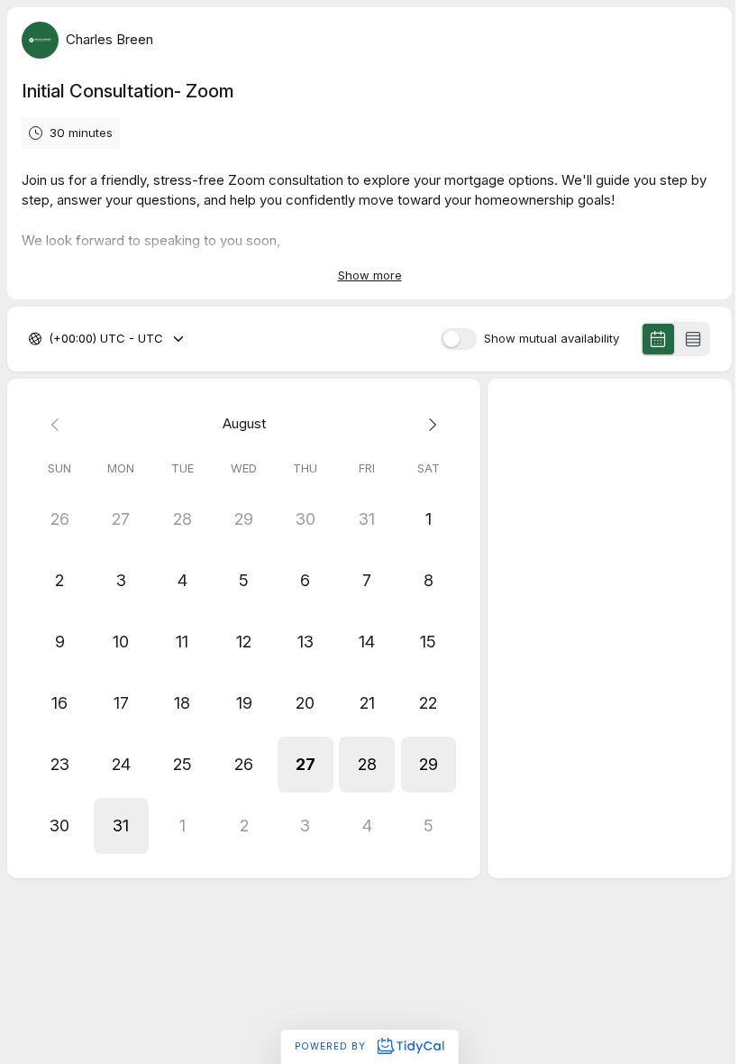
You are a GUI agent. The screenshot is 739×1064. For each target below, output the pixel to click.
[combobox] (50, 339)
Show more (370, 275)
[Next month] (428, 424)
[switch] (459, 339)
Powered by (332, 1046)
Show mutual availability (551, 338)
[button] (305, 764)
